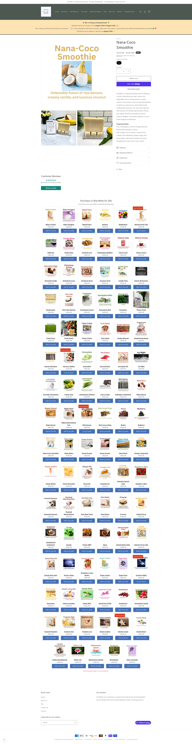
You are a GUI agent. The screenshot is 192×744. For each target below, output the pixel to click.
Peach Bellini (51, 484)
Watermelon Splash (96, 660)
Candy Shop (68, 253)
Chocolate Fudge (51, 281)
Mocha (123, 425)
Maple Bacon (141, 394)
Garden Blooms (123, 338)
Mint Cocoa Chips (105, 425)
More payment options (134, 89)
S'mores (123, 514)
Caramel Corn (87, 253)
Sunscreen (51, 603)
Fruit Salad (105, 338)
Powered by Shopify (68, 739)
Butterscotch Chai (141, 224)
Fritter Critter (87, 338)
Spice (105, 545)
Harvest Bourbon (50, 366)
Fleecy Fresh (141, 310)
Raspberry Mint (141, 484)
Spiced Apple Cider (123, 545)
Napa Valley (68, 453)
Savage (69, 545)
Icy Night (141, 366)
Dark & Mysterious (141, 281)
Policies (43, 711)
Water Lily (78, 660)
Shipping (119, 55)
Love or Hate (105, 394)
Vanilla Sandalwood (59, 660)
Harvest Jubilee (69, 366)
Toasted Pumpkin (50, 632)
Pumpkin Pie (105, 484)
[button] (140, 11)
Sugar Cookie (105, 575)
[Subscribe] (74, 722)
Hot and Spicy (105, 366)
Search (43, 697)
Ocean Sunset (105, 453)
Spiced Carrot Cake (141, 545)
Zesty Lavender (132, 660)
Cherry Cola (123, 253)
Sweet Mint (87, 603)
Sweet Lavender (69, 603)
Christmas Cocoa (69, 281)
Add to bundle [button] (51, 231)
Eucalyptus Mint (105, 310)
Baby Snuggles (68, 224)
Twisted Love (87, 632)
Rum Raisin (105, 514)
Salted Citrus (141, 514)
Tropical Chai (69, 632)
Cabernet (50, 253)
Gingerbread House (141, 338)
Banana (105, 224)
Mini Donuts (86, 425)
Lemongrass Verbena (87, 394)
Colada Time (123, 281)
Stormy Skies (69, 575)
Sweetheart (123, 603)
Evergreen (123, 310)
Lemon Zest (68, 394)
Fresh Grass (50, 338)
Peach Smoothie (69, 484)
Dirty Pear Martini (68, 310)
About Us (44, 701)
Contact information (119, 739)
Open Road (123, 453)
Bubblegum (123, 224)
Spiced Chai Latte (50, 575)
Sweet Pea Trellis (105, 603)
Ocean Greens (87, 453)
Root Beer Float (87, 514)
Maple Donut (51, 425)
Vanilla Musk (141, 632)
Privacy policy (88, 739)
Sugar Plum (123, 575)
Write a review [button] (51, 188)
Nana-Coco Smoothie (51, 453)
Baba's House (51, 224)
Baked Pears (87, 224)
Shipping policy (108, 739)
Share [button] (120, 169)
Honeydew (87, 366)
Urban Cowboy (105, 632)
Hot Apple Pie (123, 366)
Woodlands (114, 660)
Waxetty (61, 739)
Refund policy (78, 739)
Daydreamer (50, 310)
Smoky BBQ (86, 545)
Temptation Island (141, 603)
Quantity (119, 67)
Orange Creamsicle (141, 453)
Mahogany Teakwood (123, 394)
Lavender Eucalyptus (50, 394)
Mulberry (141, 425)
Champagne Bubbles (105, 253)
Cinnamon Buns (87, 281)
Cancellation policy (132, 739)
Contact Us (44, 708)
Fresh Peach (68, 338)
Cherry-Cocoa (141, 253)
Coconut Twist (105, 281)
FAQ (42, 704)
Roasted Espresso (50, 514)
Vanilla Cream (123, 632)
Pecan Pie (86, 484)
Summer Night (141, 575)
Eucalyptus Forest (87, 310)
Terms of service (98, 739)
